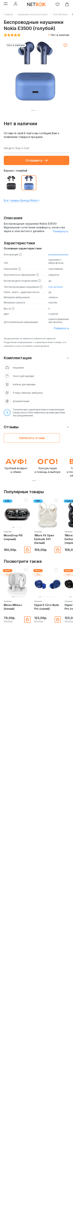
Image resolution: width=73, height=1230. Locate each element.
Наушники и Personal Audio (33, 14)
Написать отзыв (32, 438)
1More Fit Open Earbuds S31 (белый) (44, 539)
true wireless (55, 286)
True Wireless (60, 14)
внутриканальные (58, 254)
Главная (8, 14)
